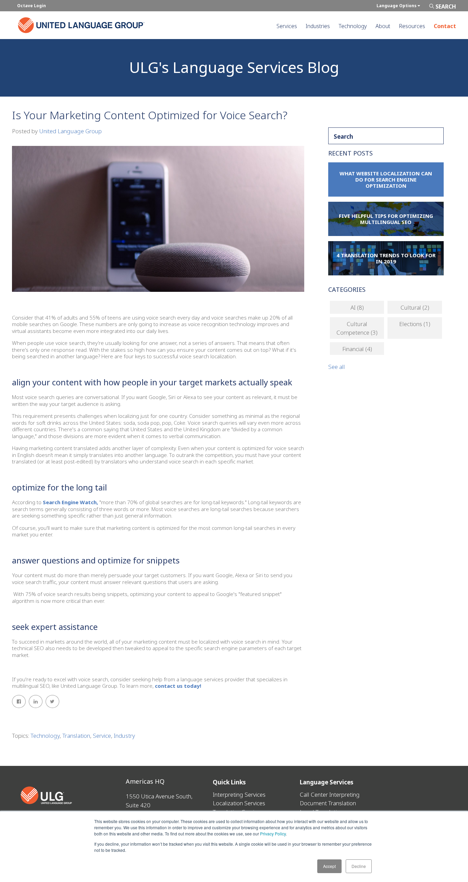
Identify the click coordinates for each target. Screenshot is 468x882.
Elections (414, 324)
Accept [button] (329, 866)
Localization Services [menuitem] (239, 803)
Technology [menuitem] (352, 26)
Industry (124, 736)
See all (336, 367)
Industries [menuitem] (318, 26)
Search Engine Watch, (71, 502)
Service (102, 736)
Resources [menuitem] (412, 26)
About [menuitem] (382, 26)
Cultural (415, 307)
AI (357, 307)
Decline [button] (359, 866)
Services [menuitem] (286, 26)
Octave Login (31, 6)
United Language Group (70, 131)
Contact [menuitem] (445, 26)
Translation (76, 736)
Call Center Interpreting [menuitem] (330, 794)
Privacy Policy (273, 833)
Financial (357, 349)
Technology (45, 736)
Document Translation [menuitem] (328, 803)
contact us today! (178, 685)
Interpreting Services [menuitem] (239, 794)
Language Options (397, 6)
